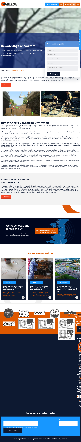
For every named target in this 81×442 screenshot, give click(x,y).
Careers (64, 439)
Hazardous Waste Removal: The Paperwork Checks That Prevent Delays (13, 288)
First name (62, 420)
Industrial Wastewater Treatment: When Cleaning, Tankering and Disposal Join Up (67, 288)
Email (4, 420)
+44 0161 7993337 (46, 232)
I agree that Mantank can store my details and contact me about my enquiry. (21, 427)
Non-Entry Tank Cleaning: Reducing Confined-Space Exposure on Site (39, 288)
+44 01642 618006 (45, 230)
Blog (60, 439)
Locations (54, 439)
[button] (61, 4)
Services (8, 70)
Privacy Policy (46, 439)
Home (2, 70)
